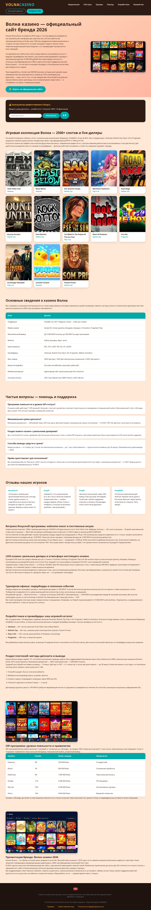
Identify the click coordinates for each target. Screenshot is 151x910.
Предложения (74, 4)
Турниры (99, 4)
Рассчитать (51, 116)
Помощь (110, 4)
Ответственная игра (66, 906)
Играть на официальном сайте (25, 89)
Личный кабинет (15, 11)
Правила (50, 906)
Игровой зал (138, 4)
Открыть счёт (35, 11)
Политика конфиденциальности (91, 906)
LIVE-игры (88, 4)
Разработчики (123, 4)
